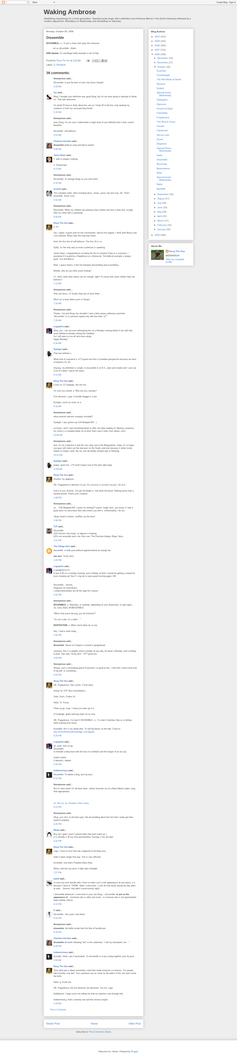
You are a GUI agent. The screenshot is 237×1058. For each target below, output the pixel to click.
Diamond (161, 104)
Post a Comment (58, 1009)
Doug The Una (61, 223)
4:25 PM (57, 735)
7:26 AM (57, 320)
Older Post (135, 1023)
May (159, 211)
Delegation (162, 99)
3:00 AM (57, 960)
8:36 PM (57, 932)
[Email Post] (87, 60)
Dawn (160, 155)
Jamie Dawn (60, 155)
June (160, 207)
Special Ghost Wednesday (164, 149)
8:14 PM (57, 918)
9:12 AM (57, 375)
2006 (157, 54)
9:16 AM (57, 406)
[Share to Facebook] (102, 60)
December (163, 58)
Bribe (159, 173)
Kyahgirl (58, 349)
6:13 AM (57, 169)
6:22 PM (57, 807)
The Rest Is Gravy (166, 121)
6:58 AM (57, 217)
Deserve (161, 84)
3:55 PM (57, 658)
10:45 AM (58, 435)
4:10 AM (57, 1003)
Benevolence (163, 168)
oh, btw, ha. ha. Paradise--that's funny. (71, 803)
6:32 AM (57, 183)
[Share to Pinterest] (106, 60)
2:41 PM (57, 540)
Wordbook (61, 65)
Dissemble (162, 159)
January (161, 229)
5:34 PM (57, 764)
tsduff (56, 878)
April (160, 216)
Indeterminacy (61, 770)
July (159, 203)
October (161, 67)
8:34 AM (57, 343)
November (163, 62)
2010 (157, 36)
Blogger (134, 1051)
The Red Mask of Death (169, 79)
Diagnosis (162, 143)
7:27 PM (57, 872)
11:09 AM (58, 469)
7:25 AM (57, 303)
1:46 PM (57, 520)
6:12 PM (57, 778)
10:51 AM (58, 455)
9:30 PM (57, 946)
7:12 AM (57, 283)
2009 (157, 41)
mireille (57, 189)
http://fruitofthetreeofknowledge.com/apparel (74, 732)
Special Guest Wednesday (164, 94)
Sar (55, 92)
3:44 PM (57, 635)
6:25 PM (57, 824)
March (160, 220)
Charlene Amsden (62, 141)
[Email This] (93, 60)
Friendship (162, 113)
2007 (157, 49)
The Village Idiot (62, 546)
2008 (157, 45)
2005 (157, 235)
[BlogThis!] (96, 60)
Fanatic (160, 126)
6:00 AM (57, 149)
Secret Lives (163, 135)
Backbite (161, 188)
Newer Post (53, 1023)
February (162, 225)
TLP (56, 526)
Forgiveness (163, 117)
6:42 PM (57, 841)
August (161, 198)
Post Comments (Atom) (100, 1032)
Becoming (162, 164)
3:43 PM (57, 595)
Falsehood (162, 130)
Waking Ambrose (70, 11)
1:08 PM (57, 497)
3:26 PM (57, 560)
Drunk (160, 139)
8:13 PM (57, 904)
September (163, 194)
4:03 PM (57, 675)
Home (94, 1023)
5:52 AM (57, 135)
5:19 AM (57, 112)
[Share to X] (99, 60)
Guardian (161, 70)
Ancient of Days (165, 108)
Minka (56, 830)
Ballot (159, 184)
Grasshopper (163, 75)
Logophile (59, 326)
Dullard (160, 88)
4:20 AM (57, 86)
